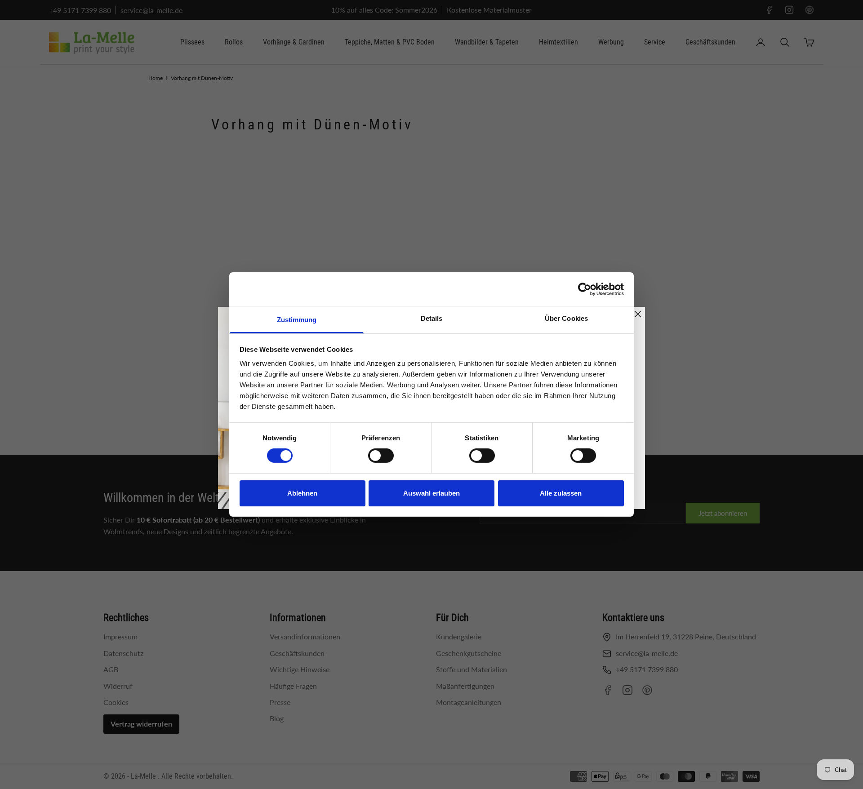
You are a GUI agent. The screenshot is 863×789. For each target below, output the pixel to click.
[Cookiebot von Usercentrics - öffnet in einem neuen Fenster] (584, 289)
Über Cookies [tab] (566, 318)
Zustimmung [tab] (297, 320)
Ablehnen (302, 493)
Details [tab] (432, 318)
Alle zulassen (561, 493)
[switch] (381, 455)
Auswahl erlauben (431, 493)
